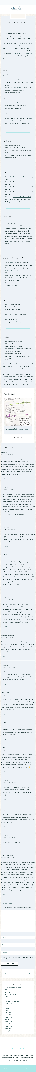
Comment (4, 909)
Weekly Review (9, 1031)
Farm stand (8, 1006)
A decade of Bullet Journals (13, 987)
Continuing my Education (12, 1001)
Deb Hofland (5, 855)
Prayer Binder (9, 1017)
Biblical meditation (10, 994)
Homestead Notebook (11, 270)
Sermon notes (9, 1021)
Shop (12, 1041)
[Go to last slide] (6, 417)
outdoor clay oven (15, 283)
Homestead (8, 1012)
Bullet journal (8, 997)
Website (4, 952)
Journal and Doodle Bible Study (22, 197)
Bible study (8, 992)
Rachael (4, 808)
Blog (19, 1041)
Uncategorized (9, 1026)
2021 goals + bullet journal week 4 (17, 429)
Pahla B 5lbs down (14, 103)
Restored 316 (27, 1068)
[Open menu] (18, 2)
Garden (7, 1008)
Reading (7, 1019)
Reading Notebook (13, 126)
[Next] (30, 417)
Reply (4, 478)
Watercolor (8, 1028)
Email (3, 945)
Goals (18, 28)
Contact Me (28, 1041)
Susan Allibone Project (11, 1024)
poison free (13, 262)
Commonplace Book (11, 999)
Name (4, 937)
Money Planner (15, 348)
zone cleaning (16, 322)
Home (6, 1041)
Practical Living (9, 1015)
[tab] (14, 437)
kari (4, 487)
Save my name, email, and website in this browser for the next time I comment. (18, 958)
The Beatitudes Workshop (18, 177)
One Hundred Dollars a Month (23, 53)
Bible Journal (8, 990)
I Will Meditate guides (16, 87)
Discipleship (8, 1003)
